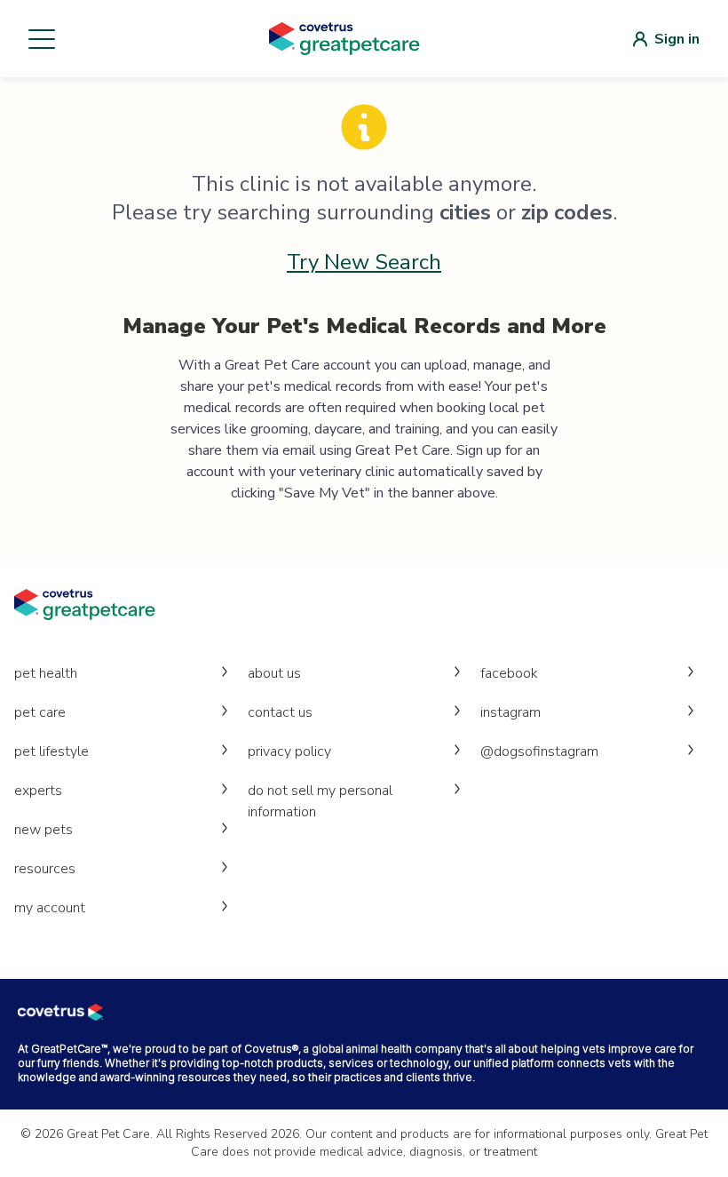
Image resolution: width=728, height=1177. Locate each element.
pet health (45, 673)
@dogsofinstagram (539, 751)
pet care (40, 712)
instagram (510, 712)
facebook (509, 673)
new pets (43, 829)
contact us (280, 712)
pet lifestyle (51, 751)
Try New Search (364, 262)
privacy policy (289, 751)
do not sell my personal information (320, 801)
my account (49, 908)
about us (274, 673)
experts (38, 790)
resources (44, 869)
